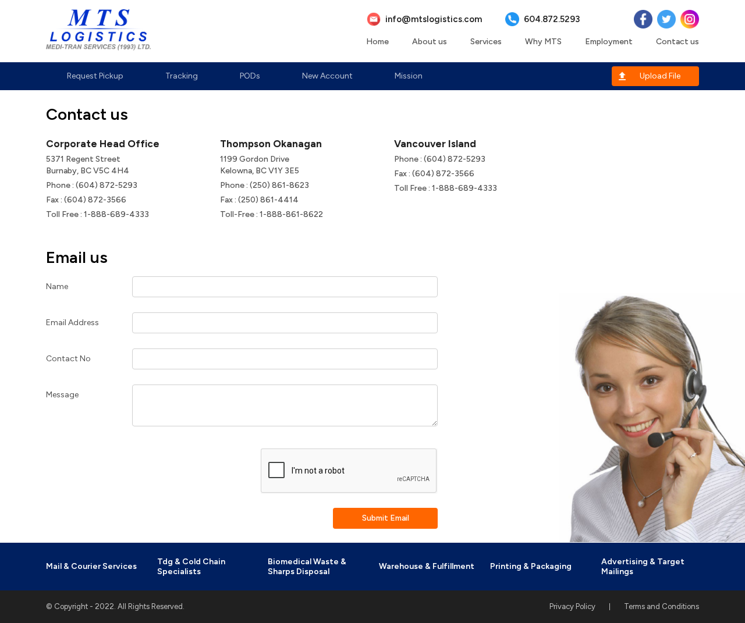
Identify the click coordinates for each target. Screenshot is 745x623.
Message (62, 395)
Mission (409, 76)
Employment (609, 42)
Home (377, 42)
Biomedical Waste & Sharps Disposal (307, 566)
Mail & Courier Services (91, 566)
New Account (327, 76)
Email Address (72, 322)
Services (486, 42)
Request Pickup (95, 76)
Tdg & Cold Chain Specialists (191, 566)
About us (429, 42)
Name (57, 286)
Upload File (660, 76)
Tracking (181, 76)
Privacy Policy (572, 606)
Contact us (677, 42)
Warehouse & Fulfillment (426, 566)
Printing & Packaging (531, 566)
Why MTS (543, 42)
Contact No (68, 359)
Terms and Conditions (661, 606)
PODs (250, 76)
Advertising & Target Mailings (642, 566)
